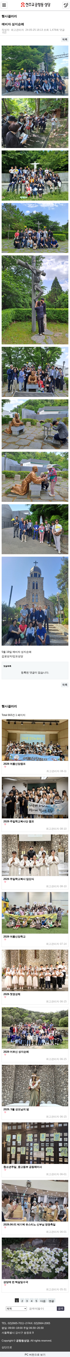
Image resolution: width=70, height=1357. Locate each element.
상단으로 (7, 1347)
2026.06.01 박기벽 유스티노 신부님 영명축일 (29, 1224)
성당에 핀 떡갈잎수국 (15, 1282)
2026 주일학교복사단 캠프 (18, 821)
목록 (64, 39)
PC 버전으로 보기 (35, 1354)
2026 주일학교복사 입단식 (18, 879)
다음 (43, 1301)
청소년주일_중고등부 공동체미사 (22, 1167)
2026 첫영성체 (11, 994)
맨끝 (51, 1301)
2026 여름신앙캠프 (14, 764)
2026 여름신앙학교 (14, 936)
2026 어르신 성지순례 (16, 1052)
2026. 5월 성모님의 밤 (16, 1109)
